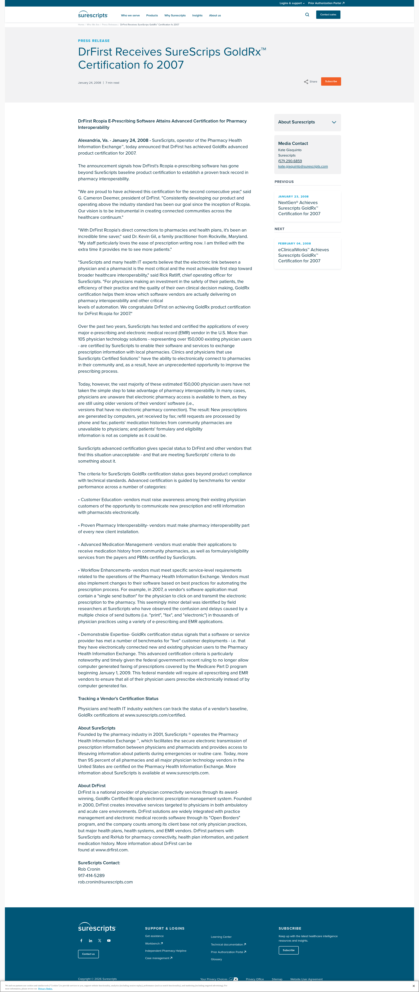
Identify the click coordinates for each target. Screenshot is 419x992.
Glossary (216, 959)
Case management (157, 958)
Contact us (88, 954)
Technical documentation (227, 944)
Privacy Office (255, 979)
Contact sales (328, 14)
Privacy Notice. (45, 988)
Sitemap (277, 979)
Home (81, 24)
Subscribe (331, 81)
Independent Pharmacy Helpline (165, 951)
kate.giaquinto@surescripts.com (303, 166)
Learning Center (221, 937)
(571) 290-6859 (290, 161)
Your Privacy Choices (213, 979)
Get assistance (154, 936)
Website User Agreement (306, 979)
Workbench (152, 943)
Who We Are (93, 24)
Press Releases (110, 24)
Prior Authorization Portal (324, 3)
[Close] (413, 986)
